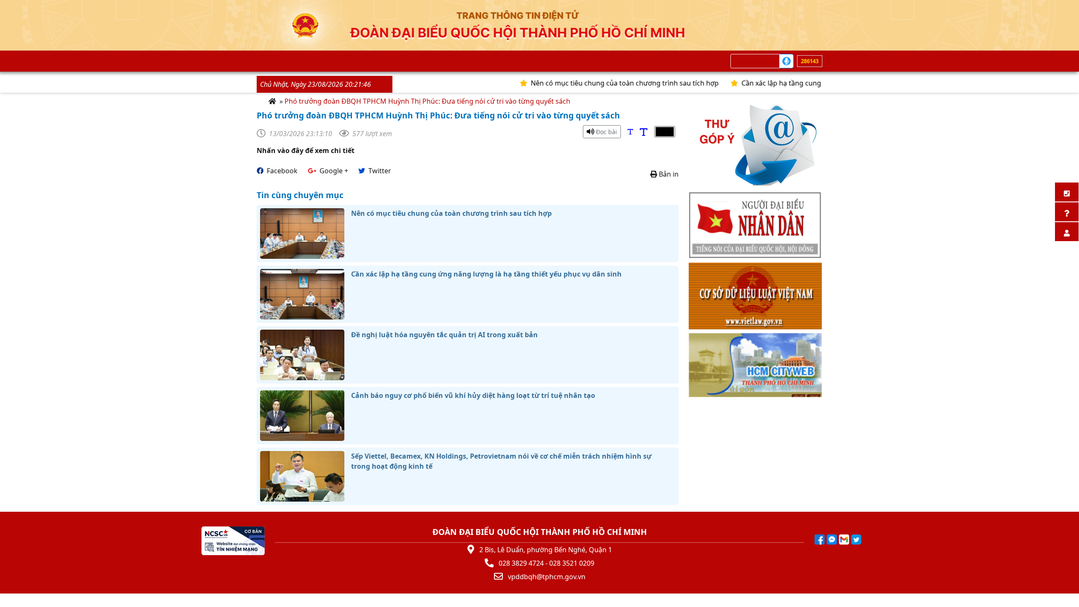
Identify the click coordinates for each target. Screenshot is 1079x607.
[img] (630, 132)
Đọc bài (605, 132)
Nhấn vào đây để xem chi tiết (305, 150)
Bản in (668, 174)
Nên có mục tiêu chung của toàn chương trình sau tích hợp (604, 83)
